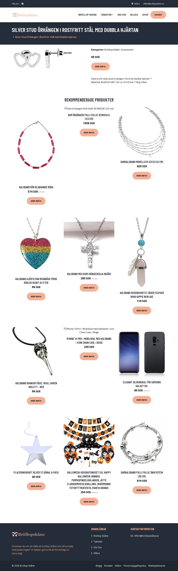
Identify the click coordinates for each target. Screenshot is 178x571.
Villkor (118, 565)
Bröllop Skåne (87, 14)
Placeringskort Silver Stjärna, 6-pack (36, 472)
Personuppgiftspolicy (135, 565)
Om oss (121, 14)
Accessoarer (127, 49)
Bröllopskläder (112, 49)
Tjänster (98, 541)
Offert (158, 14)
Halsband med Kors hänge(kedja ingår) (89, 274)
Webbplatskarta (156, 565)
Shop (145, 14)
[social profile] (22, 3)
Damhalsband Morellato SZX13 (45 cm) (142, 162)
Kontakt (108, 565)
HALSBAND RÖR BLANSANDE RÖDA (36, 187)
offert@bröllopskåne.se (153, 3)
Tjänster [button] (106, 14)
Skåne (137, 3)
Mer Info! (100, 66)
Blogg (134, 14)
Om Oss (98, 547)
